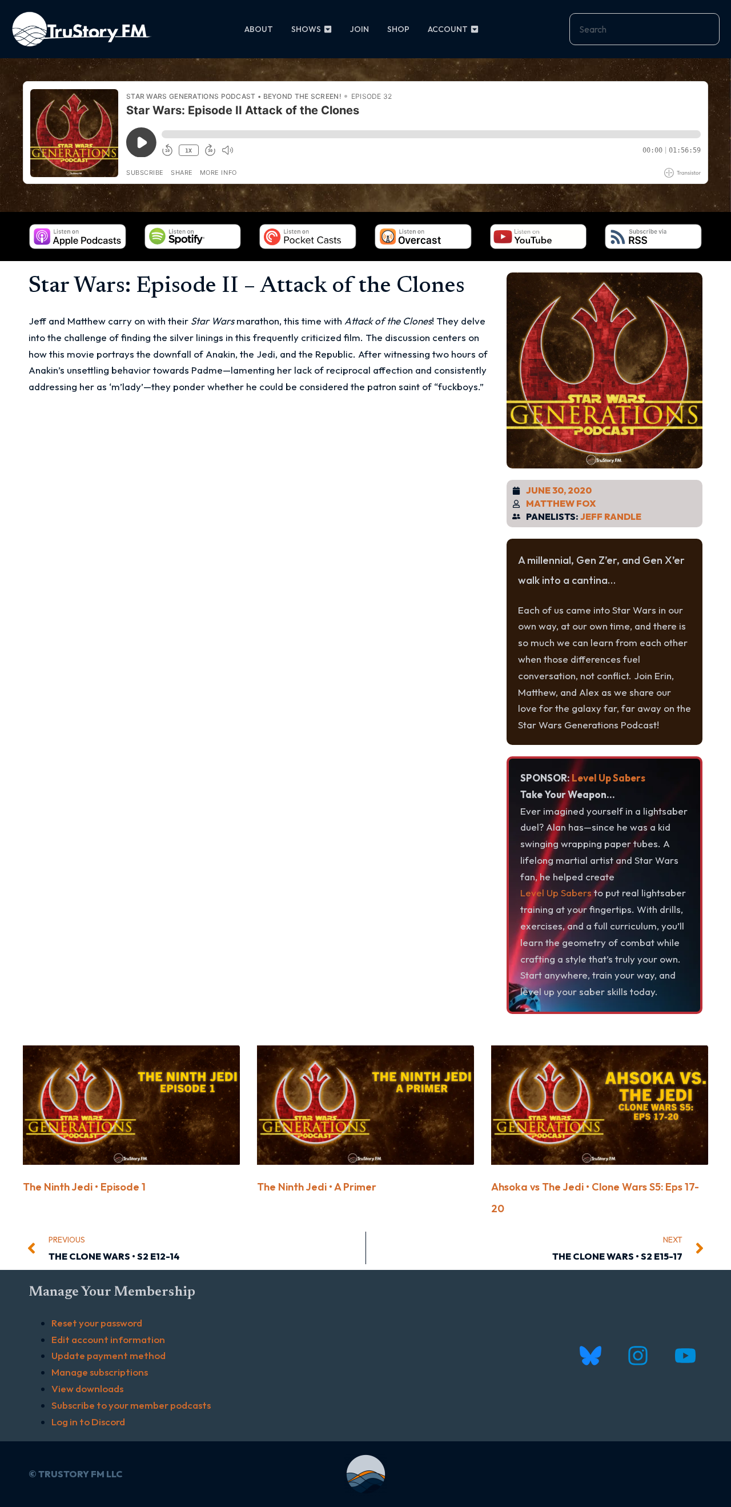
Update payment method (108, 1355)
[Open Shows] (328, 29)
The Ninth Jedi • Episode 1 (84, 1186)
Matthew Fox (561, 503)
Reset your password (96, 1323)
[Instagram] (637, 1355)
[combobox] (644, 29)
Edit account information (108, 1339)
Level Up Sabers (608, 778)
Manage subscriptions (99, 1372)
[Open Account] (475, 29)
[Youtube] (685, 1355)
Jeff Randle (610, 516)
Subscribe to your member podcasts (131, 1405)
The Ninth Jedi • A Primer (316, 1186)
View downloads (87, 1388)
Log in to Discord (88, 1422)
